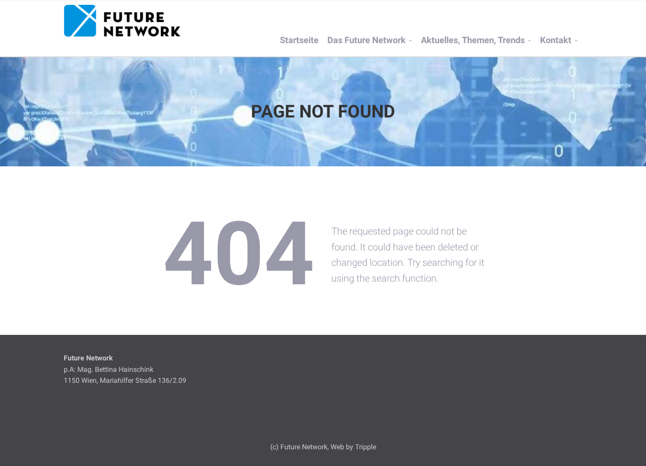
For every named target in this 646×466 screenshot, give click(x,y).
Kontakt (555, 40)
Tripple (365, 447)
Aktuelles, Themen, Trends (473, 40)
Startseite (299, 40)
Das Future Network (366, 40)
